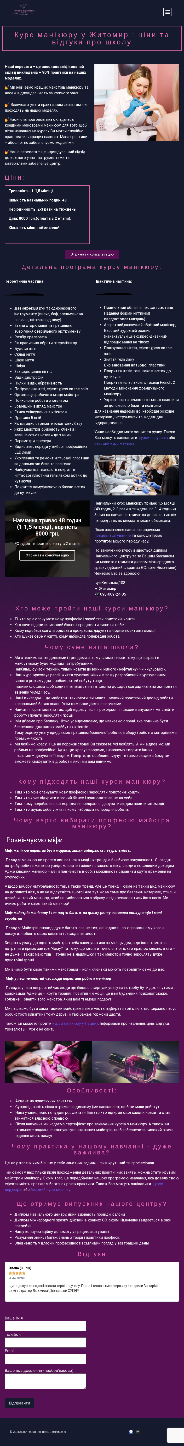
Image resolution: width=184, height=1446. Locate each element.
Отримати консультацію (47, 555)
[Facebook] (131, 1432)
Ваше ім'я (14, 1318)
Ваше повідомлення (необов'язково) (39, 1370)
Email (10, 1351)
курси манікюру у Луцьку (75, 1023)
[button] (167, 12)
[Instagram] (138, 1432)
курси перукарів (154, 437)
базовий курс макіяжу (114, 443)
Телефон (13, 1334)
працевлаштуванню (112, 535)
